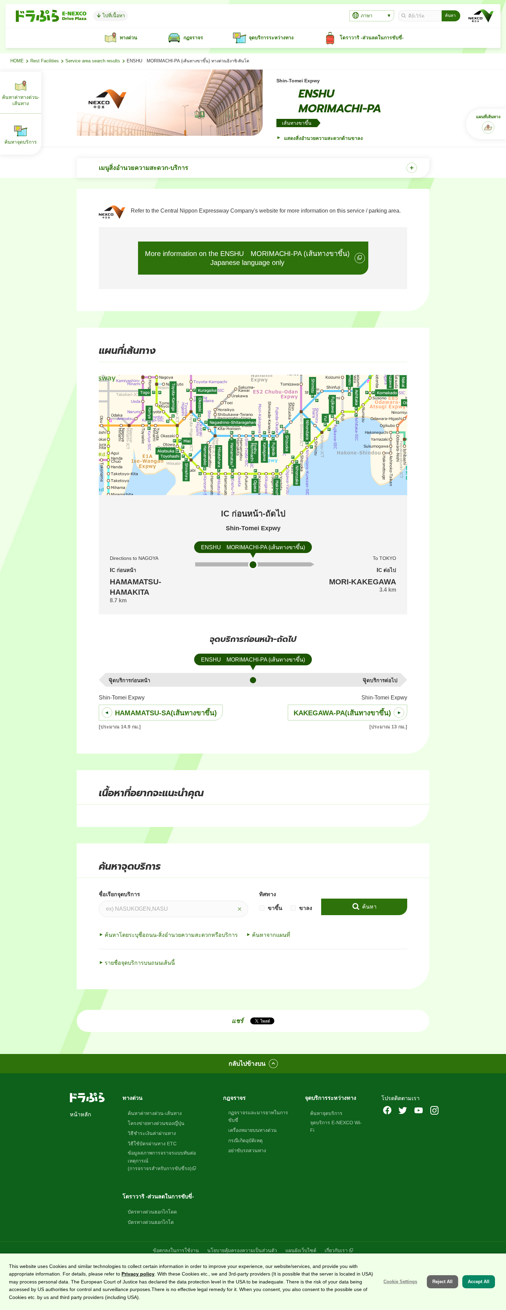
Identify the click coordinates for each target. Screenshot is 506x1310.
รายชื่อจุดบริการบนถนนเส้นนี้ (140, 963)
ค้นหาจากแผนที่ (271, 935)
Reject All (442, 1281)
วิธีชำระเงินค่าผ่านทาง (152, 1133)
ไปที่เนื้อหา (113, 15)
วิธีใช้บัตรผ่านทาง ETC (152, 1143)
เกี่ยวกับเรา (336, 1250)
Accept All (478, 1281)
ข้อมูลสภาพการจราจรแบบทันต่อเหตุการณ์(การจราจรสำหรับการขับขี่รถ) (162, 1160)
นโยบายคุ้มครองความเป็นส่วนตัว (242, 1250)
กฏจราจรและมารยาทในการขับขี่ (258, 1116)
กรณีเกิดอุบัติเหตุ (245, 1140)
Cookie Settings (400, 1281)
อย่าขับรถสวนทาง (247, 1150)
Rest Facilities (44, 61)
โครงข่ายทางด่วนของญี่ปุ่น (156, 1123)
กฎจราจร (234, 1098)
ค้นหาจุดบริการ (326, 1113)
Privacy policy (138, 1274)
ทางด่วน (133, 1098)
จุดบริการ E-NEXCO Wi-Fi (336, 1126)
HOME (17, 61)
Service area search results (92, 61)
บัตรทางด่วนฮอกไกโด (151, 1222)
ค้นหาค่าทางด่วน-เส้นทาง (155, 1113)
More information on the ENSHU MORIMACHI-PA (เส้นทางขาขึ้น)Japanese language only (247, 258)
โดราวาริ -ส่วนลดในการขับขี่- (158, 1196)
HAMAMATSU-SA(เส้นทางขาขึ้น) (166, 713)
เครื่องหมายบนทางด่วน (252, 1130)
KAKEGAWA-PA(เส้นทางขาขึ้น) (342, 713)
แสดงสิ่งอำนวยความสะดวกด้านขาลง (323, 138)
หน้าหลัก (80, 1114)
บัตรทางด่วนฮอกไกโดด (152, 1212)
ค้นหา (369, 907)
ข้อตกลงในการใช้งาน (176, 1250)
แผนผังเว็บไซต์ (300, 1250)
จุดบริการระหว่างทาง (330, 1098)
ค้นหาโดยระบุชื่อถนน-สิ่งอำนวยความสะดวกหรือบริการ (171, 935)
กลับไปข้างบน (247, 1063)
